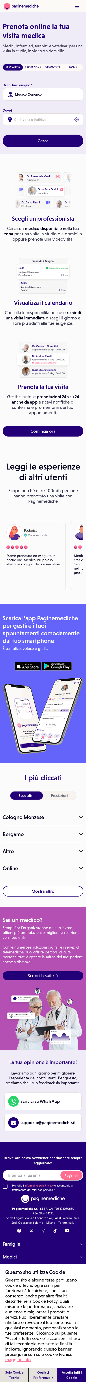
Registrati (71, 1175)
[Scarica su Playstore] (57, 666)
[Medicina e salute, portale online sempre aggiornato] (21, 6)
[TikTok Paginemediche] (55, 1231)
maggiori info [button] (18, 1359)
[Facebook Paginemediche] (19, 1231)
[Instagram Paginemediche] (43, 1231)
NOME (73, 67)
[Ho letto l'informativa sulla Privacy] (5, 1186)
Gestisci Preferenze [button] (42, 1375)
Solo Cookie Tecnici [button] (14, 1375)
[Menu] (77, 6)
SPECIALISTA (13, 67)
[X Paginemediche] (31, 1231)
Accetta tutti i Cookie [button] (72, 1375)
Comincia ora (43, 431)
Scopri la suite (41, 975)
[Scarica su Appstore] (28, 666)
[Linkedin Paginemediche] (67, 1231)
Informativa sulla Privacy (39, 1185)
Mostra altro (43, 891)
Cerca (43, 140)
